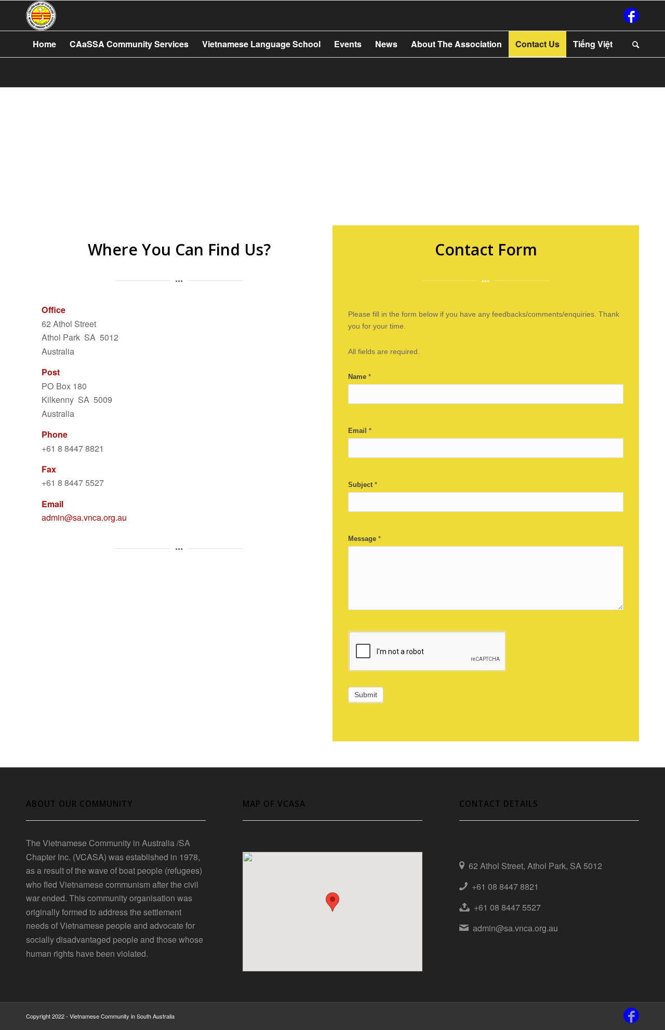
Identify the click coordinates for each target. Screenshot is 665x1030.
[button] (332, 902)
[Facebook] (631, 15)
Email (359, 431)
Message (364, 539)
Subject (362, 485)
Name (359, 377)
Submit (365, 694)
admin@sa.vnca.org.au (84, 517)
